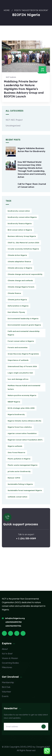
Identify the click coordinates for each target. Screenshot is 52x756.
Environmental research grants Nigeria (24, 325)
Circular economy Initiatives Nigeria (23, 249)
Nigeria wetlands (15, 446)
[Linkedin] (23, 633)
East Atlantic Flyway (16, 312)
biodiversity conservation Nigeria (22, 217)
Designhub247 (43, 747)
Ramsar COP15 (14, 478)
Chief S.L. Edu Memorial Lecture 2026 (23, 243)
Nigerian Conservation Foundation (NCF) (25, 440)
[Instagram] (16, 633)
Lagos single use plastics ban (20, 373)
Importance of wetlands (18, 360)
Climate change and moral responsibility (25, 274)
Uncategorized (13, 125)
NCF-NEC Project (14, 120)
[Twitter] (4, 633)
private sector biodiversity (19, 471)
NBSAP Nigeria (14, 402)
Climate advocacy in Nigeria (20, 268)
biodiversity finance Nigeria (20, 223)
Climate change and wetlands (20, 280)
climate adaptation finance (19, 262)
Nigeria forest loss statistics (20, 427)
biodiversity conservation (19, 211)
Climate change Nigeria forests (21, 287)
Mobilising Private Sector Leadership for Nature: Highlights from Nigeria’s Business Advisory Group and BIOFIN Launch (23, 89)
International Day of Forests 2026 (22, 366)
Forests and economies (18, 347)
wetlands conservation (17, 497)
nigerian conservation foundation (22, 433)
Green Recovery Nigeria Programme (23, 354)
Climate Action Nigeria (17, 255)
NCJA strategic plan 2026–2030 (21, 408)
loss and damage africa (18, 379)
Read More (13, 105)
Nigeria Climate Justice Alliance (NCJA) (24, 421)
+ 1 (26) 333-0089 (26, 538)
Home (7, 10)
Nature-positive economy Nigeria (22, 395)
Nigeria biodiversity (16, 414)
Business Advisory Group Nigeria (22, 236)
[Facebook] (10, 633)
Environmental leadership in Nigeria (23, 319)
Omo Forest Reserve (16, 452)
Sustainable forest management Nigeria (25, 490)
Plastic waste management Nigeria (22, 465)
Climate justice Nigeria (17, 300)
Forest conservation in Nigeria (21, 341)
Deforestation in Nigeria (18, 306)
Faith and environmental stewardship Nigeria (24, 333)
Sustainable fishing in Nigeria (20, 484)
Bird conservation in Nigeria (20, 230)
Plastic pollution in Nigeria (19, 459)
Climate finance (14, 293)
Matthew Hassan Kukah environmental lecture (24, 387)
